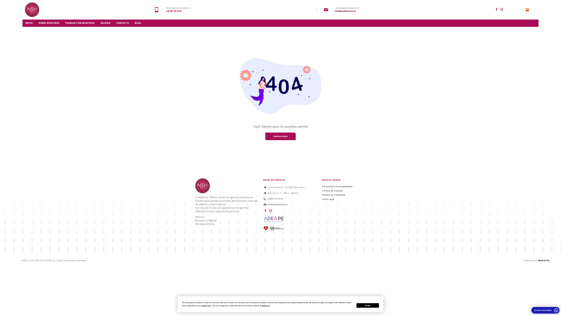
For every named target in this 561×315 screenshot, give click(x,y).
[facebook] (496, 9)
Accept (367, 305)
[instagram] (501, 9)
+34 (269, 198)
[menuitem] (29, 23)
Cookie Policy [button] (206, 306)
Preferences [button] (264, 306)
